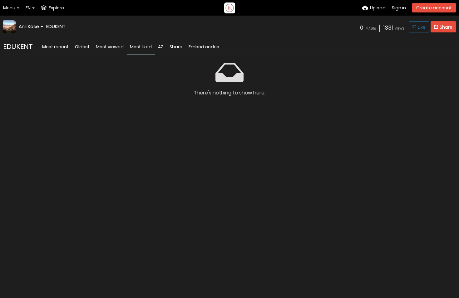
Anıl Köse (29, 26)
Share (176, 47)
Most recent (55, 47)
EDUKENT (56, 26)
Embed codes (204, 47)
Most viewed (110, 47)
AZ (160, 47)
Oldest (82, 47)
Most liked (141, 47)
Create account (434, 8)
